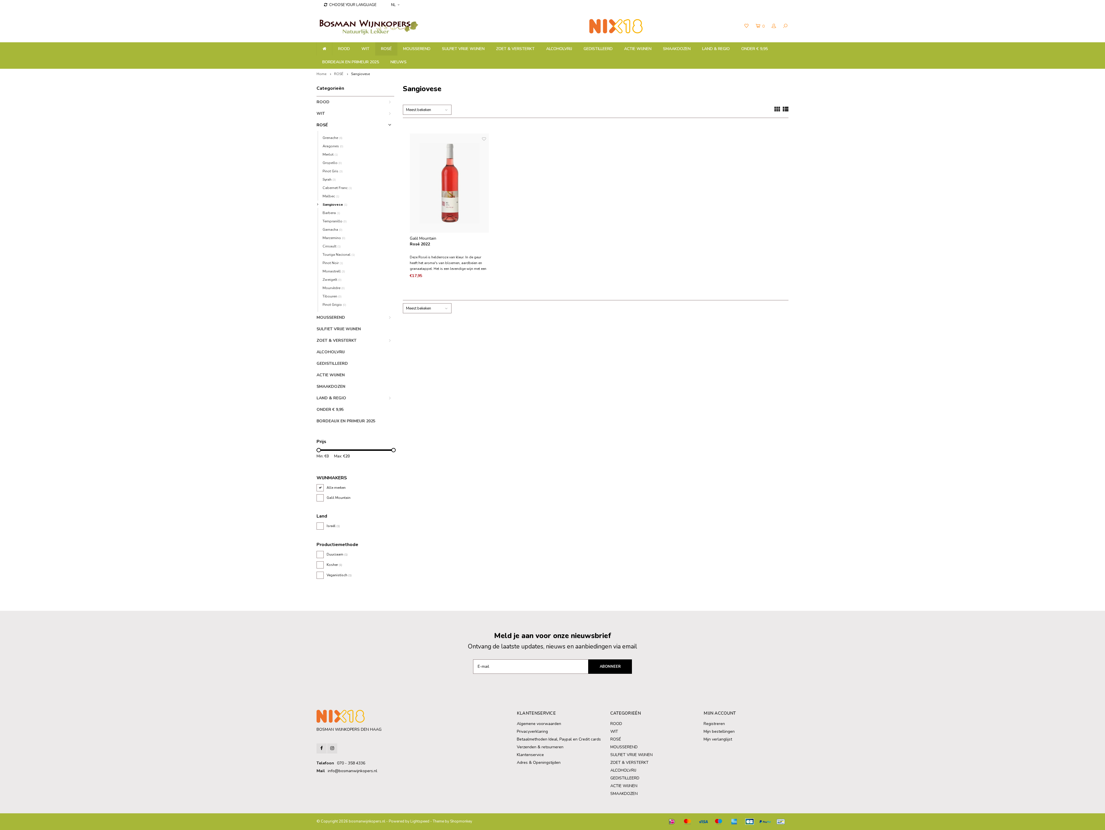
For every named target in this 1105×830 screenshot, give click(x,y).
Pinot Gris (333, 171)
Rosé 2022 (420, 244)
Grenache (332, 137)
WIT (365, 48)
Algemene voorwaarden (539, 723)
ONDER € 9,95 (754, 48)
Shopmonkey (461, 821)
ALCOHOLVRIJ (559, 48)
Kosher (334, 564)
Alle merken (336, 487)
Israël (333, 526)
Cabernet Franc (337, 187)
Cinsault (332, 246)
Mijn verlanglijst (718, 739)
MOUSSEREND (416, 48)
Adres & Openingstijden (539, 762)
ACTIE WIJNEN (637, 48)
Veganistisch (339, 575)
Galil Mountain (338, 497)
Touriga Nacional (339, 254)
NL (393, 4)
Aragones (333, 146)
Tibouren (332, 296)
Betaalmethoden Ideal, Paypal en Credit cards (559, 739)
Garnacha (332, 229)
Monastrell (334, 271)
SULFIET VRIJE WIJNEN (463, 48)
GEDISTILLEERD (598, 48)
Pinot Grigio (334, 304)
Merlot (330, 154)
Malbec (331, 196)
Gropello (332, 162)
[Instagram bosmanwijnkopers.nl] (332, 748)
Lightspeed (419, 821)
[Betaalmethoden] (672, 822)
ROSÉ (386, 48)
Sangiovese (360, 74)
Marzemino (334, 237)
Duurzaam (337, 554)
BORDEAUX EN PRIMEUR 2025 (350, 62)
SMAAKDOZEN (677, 48)
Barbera (331, 212)
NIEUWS (398, 62)
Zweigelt (332, 279)
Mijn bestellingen (719, 731)
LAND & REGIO (716, 48)
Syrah (329, 179)
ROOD (344, 48)
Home (321, 74)
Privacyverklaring (532, 731)
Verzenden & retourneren (540, 747)
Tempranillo (335, 221)
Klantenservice (530, 755)
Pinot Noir (333, 262)
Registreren (714, 723)
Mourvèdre (334, 287)
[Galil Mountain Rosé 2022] (449, 183)
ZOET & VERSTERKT (515, 48)
